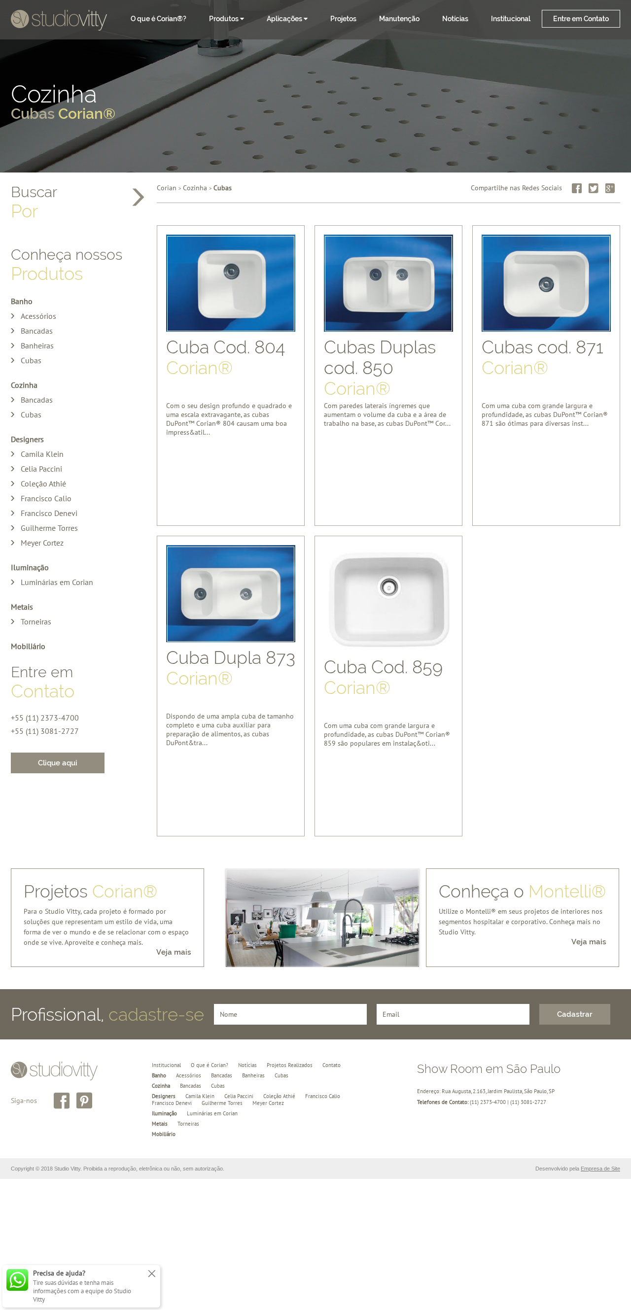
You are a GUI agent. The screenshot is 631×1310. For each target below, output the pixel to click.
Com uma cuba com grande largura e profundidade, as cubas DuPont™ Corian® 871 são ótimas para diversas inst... (545, 410)
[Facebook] (577, 188)
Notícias (455, 19)
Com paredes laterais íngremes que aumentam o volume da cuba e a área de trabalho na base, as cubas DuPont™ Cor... (387, 410)
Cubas (31, 360)
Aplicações (285, 19)
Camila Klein (42, 454)
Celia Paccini (41, 469)
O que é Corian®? (158, 19)
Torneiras (36, 621)
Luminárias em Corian (57, 582)
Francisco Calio (46, 498)
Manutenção (399, 19)
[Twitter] (593, 188)
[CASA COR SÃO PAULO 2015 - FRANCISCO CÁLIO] (322, 925)
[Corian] (59, 21)
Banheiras (37, 345)
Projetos (343, 19)
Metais (22, 607)
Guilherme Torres (49, 528)
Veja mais (173, 952)
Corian (166, 187)
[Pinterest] (84, 1100)
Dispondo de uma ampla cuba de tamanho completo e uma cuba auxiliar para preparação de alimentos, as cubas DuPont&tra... (230, 721)
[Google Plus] (610, 188)
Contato (331, 1065)
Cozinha (63, 103)
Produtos (224, 19)
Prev (238, 918)
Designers (27, 439)
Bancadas (37, 331)
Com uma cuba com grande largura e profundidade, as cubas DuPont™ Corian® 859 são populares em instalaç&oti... (387, 730)
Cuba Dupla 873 (230, 668)
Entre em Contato (581, 19)
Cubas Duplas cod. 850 (380, 365)
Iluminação (30, 567)
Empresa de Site (600, 1169)
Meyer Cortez (42, 543)
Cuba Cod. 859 (383, 677)
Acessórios (38, 316)
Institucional (510, 19)
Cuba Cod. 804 (225, 357)
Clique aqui (57, 762)
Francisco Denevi (49, 513)
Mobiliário (28, 646)
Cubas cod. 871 (542, 357)
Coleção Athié (43, 483)
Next (406, 918)
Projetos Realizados (290, 1065)
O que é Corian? (209, 1065)
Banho (22, 301)
